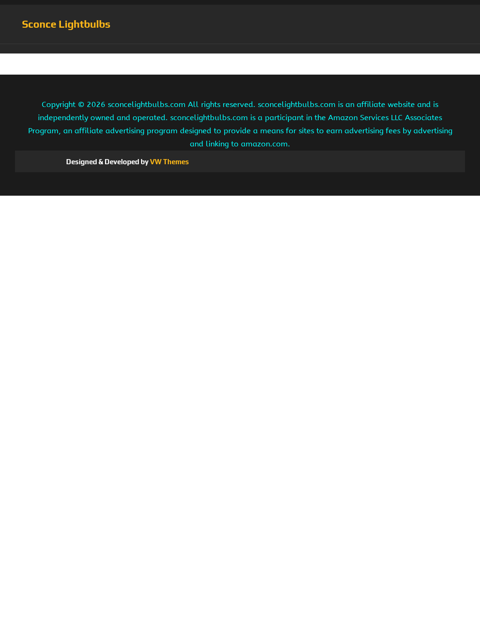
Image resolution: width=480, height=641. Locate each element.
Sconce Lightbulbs (66, 24)
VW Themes (169, 162)
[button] (240, 48)
